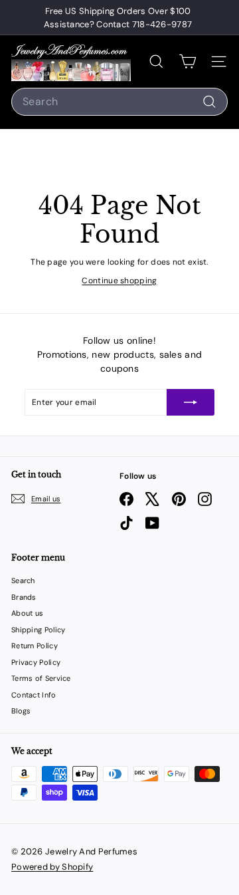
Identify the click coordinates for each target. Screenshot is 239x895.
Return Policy (34, 645)
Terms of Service (41, 678)
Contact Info (33, 695)
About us (27, 613)
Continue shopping (119, 280)
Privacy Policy (35, 662)
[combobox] (119, 102)
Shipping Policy (38, 629)
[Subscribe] (190, 402)
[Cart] (187, 61)
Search (23, 580)
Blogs (21, 710)
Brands (24, 597)
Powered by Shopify (52, 866)
